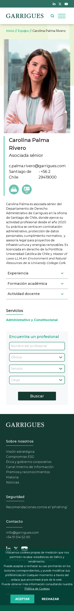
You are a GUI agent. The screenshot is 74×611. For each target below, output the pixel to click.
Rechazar (50, 599)
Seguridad (15, 497)
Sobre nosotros (19, 441)
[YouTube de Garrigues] (66, 4)
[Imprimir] (14, 189)
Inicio (10, 31)
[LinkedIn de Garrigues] (54, 4)
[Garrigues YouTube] (24, 548)
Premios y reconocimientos (28, 472)
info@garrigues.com (22, 532)
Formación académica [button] (27, 284)
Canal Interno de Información (30, 467)
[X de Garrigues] (59, 4)
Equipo (23, 31)
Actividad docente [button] (24, 294)
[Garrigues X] (16, 548)
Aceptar (22, 599)
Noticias (12, 482)
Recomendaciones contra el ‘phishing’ (36, 507)
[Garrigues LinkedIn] (8, 548)
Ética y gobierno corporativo (28, 462)
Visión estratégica (20, 451)
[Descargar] (27, 189)
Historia (12, 477)
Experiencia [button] (18, 273)
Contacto (14, 521)
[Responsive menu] (61, 15)
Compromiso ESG (20, 457)
